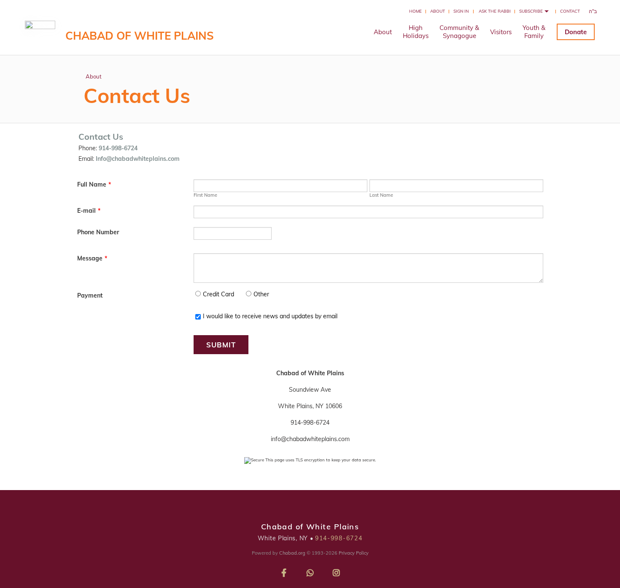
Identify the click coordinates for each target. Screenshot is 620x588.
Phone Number (98, 232)
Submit (221, 344)
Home (415, 11)
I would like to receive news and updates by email (270, 316)
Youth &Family (534, 32)
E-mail (88, 210)
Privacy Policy (354, 553)
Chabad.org (292, 553)
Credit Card (218, 294)
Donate (576, 32)
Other (261, 294)
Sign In (461, 11)
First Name (205, 195)
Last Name (381, 195)
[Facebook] (284, 572)
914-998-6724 (338, 538)
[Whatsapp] (310, 572)
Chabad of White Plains (139, 36)
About (437, 11)
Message (92, 258)
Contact (570, 11)
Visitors (501, 32)
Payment (89, 295)
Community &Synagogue (459, 32)
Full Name (94, 184)
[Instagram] (336, 572)
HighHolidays (416, 32)
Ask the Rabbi (495, 11)
